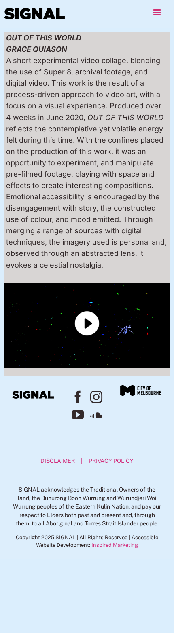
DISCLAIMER (57, 461)
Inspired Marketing (114, 545)
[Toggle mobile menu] (157, 12)
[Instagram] (96, 397)
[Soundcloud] (96, 415)
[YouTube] (78, 415)
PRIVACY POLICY (111, 461)
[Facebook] (78, 397)
